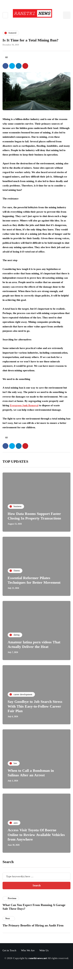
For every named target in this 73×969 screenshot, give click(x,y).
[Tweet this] (12, 66)
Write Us (44, 950)
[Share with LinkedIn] (19, 66)
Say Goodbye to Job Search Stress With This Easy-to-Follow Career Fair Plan (35, 706)
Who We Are (28, 950)
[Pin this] (25, 66)
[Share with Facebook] (5, 66)
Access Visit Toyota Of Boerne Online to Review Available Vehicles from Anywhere (36, 834)
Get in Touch (9, 950)
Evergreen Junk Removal (24, 405)
